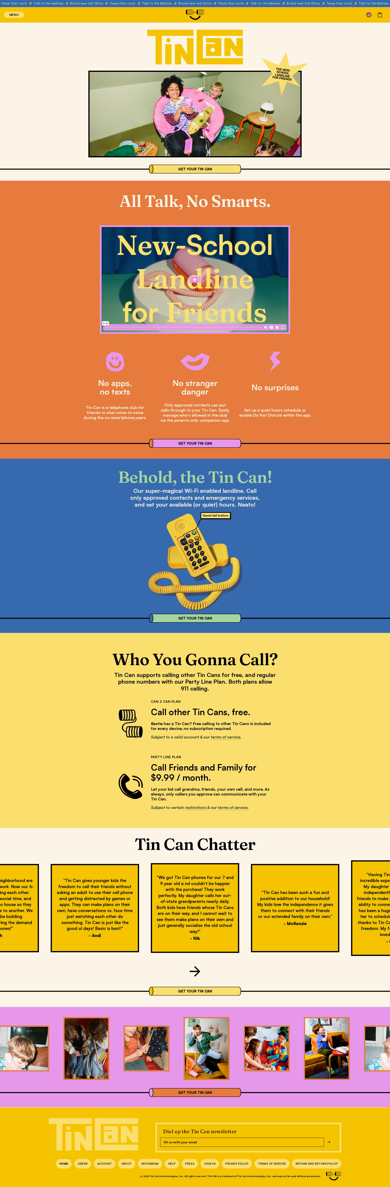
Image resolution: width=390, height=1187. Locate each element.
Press (189, 1163)
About (126, 1163)
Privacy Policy (236, 1163)
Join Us (210, 1163)
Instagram (150, 1163)
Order (83, 1163)
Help (172, 1163)
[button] (8, 14)
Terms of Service (272, 1163)
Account (104, 1163)
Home (64, 1163)
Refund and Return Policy (317, 1163)
